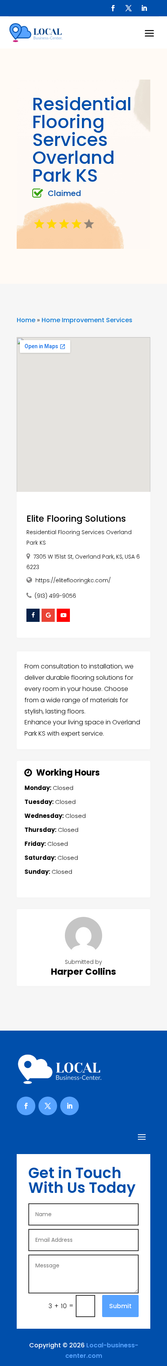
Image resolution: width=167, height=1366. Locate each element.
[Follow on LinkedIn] (144, 8)
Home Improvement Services (87, 320)
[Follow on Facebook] (113, 8)
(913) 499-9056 (55, 596)
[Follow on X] (128, 8)
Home (26, 320)
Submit (120, 1306)
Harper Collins (83, 971)
